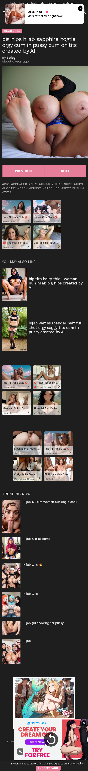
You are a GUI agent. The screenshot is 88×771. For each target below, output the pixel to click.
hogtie (10, 188)
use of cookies (76, 763)
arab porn (69, 3)
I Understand (48, 768)
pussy (36, 188)
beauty (23, 3)
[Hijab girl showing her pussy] (11, 628)
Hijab (27, 641)
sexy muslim (73, 188)
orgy (23, 188)
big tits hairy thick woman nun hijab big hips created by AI (55, 283)
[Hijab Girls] (11, 604)
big (6, 184)
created (20, 184)
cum (34, 184)
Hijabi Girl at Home (37, 539)
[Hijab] (11, 651)
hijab (13, 3)
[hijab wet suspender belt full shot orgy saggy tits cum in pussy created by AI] (14, 329)
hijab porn (53, 3)
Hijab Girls (31, 594)
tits (7, 192)
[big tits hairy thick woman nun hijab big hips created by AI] (14, 284)
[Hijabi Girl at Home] (11, 547)
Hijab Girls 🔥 (33, 564)
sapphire (52, 188)
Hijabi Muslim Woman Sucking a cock (50, 502)
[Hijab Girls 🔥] (11, 575)
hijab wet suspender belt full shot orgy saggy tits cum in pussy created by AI (55, 327)
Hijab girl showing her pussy (44, 623)
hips (79, 184)
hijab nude (37, 3)
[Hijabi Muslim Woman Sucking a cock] (11, 516)
